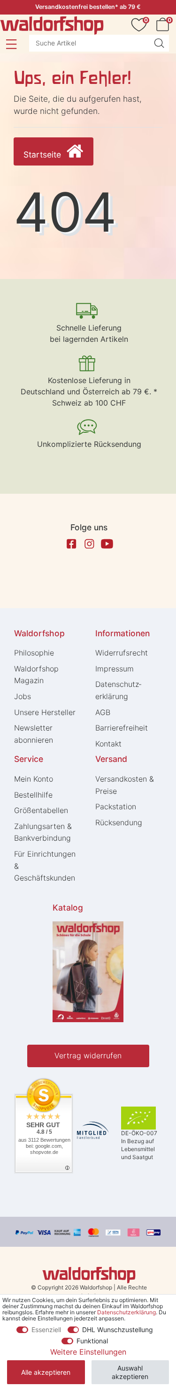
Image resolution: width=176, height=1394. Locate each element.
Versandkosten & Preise (124, 785)
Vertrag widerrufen (88, 1055)
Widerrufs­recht (121, 652)
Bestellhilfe (33, 794)
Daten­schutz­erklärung (118, 690)
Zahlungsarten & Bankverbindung (43, 832)
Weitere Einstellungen (88, 1351)
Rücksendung (118, 822)
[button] (11, 44)
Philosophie (34, 652)
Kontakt (108, 743)
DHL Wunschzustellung (117, 1330)
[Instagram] (89, 544)
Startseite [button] (43, 154)
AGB (102, 712)
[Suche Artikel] (159, 43)
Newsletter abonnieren (33, 734)
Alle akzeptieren (45, 1372)
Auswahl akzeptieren (130, 1372)
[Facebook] (71, 544)
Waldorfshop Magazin (36, 675)
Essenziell (46, 1330)
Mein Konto (33, 779)
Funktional (92, 1341)
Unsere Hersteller (45, 712)
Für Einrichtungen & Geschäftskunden (45, 865)
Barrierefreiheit (121, 727)
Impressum (114, 668)
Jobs (22, 696)
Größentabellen (41, 810)
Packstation (115, 806)
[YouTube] (107, 544)
